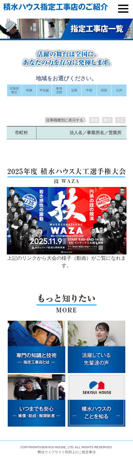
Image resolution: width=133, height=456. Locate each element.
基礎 (94, 120)
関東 (29, 90)
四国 (104, 90)
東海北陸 (59, 90)
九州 (119, 90)
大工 (120, 120)
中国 (89, 90)
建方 (107, 120)
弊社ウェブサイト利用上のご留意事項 (67, 452)
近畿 (74, 90)
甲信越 (44, 90)
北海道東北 (14, 90)
